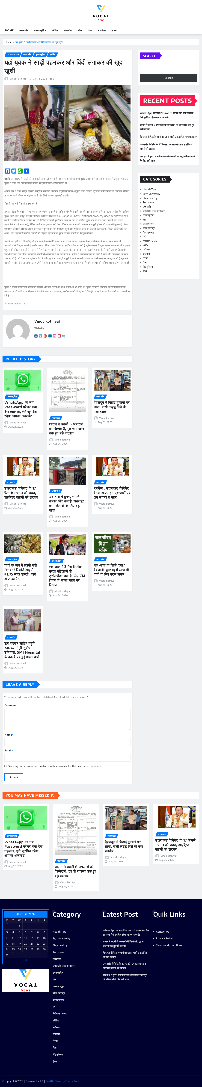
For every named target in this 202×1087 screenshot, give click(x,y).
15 (38, 938)
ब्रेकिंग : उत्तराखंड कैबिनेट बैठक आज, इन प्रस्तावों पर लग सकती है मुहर (112, 492)
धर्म (144, 236)
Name (8, 734)
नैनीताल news (150, 241)
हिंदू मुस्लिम (148, 267)
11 (13, 938)
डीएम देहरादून (149, 228)
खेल (80, 30)
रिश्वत (145, 258)
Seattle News (53, 1081)
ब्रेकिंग (55, 30)
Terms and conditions (169, 945)
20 (25, 943)
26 (19, 949)
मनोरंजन (102, 30)
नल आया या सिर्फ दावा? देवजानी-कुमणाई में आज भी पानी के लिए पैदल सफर (111, 569)
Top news (148, 202)
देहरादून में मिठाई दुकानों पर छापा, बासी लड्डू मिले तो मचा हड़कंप (112, 406)
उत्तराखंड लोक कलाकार (154, 211)
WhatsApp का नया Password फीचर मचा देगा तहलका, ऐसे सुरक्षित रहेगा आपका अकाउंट (20, 409)
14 (31, 938)
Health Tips (149, 189)
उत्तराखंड (24, 30)
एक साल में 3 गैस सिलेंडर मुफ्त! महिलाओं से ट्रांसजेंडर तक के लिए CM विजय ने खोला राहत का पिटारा (67, 575)
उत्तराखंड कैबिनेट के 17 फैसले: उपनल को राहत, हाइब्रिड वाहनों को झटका (21, 492)
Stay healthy (150, 198)
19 (19, 943)
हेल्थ (114, 30)
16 (44, 938)
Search (150, 55)
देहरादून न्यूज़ (148, 232)
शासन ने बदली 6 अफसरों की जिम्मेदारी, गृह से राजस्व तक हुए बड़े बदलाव (67, 428)
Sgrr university (151, 194)
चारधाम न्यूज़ (148, 224)
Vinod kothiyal (18, 78)
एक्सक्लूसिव (40, 30)
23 (44, 943)
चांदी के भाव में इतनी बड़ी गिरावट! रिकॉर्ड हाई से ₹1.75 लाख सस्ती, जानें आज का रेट (20, 572)
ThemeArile (72, 1081)
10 (7, 938)
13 (25, 938)
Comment (10, 705)
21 (31, 943)
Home (9, 30)
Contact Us (162, 931)
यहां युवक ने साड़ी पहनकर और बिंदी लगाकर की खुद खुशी (38, 42)
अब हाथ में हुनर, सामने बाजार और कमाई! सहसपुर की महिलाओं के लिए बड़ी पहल (66, 503)
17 (7, 943)
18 (13, 943)
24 (7, 949)
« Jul (24, 960)
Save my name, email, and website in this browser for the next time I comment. (55, 766)
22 (38, 943)
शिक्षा (90, 30)
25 (13, 949)
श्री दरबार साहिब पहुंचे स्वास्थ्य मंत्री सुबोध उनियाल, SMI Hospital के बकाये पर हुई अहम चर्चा (22, 650)
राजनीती (68, 30)
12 (19, 938)
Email (8, 750)
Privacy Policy (164, 938)
